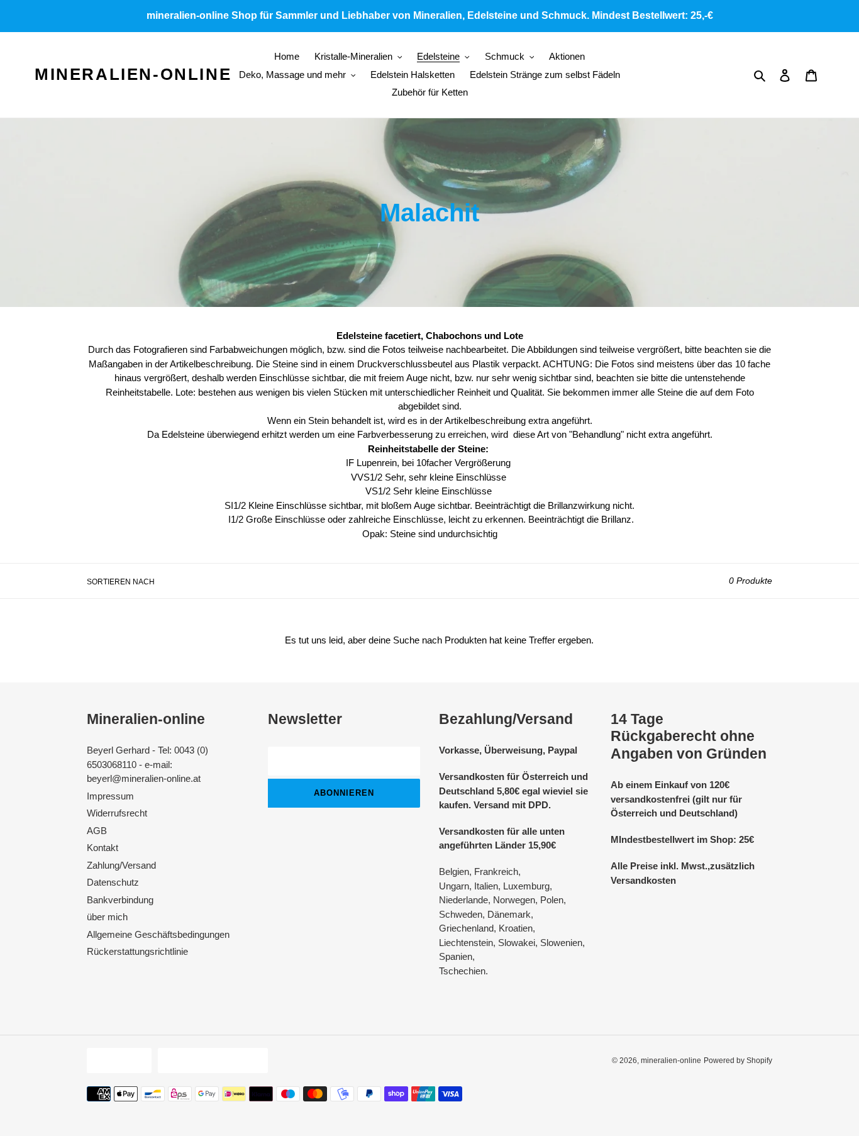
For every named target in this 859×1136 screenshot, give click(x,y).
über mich (107, 916)
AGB (97, 830)
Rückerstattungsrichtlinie (137, 951)
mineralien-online (133, 74)
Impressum (110, 796)
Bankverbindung (120, 899)
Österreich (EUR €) (210, 1060)
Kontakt (102, 847)
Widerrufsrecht (117, 813)
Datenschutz (113, 882)
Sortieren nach (121, 581)
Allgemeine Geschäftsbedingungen (158, 934)
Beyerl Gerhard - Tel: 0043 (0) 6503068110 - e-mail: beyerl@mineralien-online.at (147, 764)
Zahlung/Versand (121, 865)
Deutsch (116, 1060)
